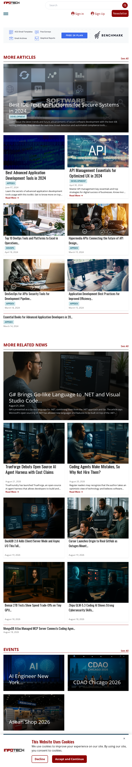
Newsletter (120, 13)
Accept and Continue (69, 759)
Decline (40, 759)
